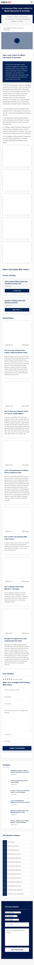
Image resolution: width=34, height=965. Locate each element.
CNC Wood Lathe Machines (15, 890)
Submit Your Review (17, 748)
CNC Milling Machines (14, 850)
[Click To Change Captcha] (27, 741)
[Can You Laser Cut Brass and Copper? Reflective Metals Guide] (17, 331)
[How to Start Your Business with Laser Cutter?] (17, 518)
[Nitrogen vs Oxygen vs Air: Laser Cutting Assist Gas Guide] (17, 620)
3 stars (7, 679)
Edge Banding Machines (14, 858)
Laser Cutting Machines (14, 866)
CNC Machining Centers (14, 854)
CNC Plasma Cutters (13, 846)
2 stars (5, 679)
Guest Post (8, 734)
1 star (3, 679)
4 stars (9, 679)
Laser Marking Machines (14, 870)
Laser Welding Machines (14, 874)
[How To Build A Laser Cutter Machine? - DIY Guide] (17, 568)
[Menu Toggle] (20, 2)
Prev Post (17, 291)
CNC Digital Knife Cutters (14, 886)
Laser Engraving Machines (15, 882)
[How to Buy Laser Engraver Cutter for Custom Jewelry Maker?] (17, 392)
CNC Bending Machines (14, 862)
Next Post (16, 310)
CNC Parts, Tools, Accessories (16, 894)
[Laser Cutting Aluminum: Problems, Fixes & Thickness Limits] (17, 451)
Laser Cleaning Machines (15, 878)
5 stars (11, 679)
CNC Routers (11, 842)
